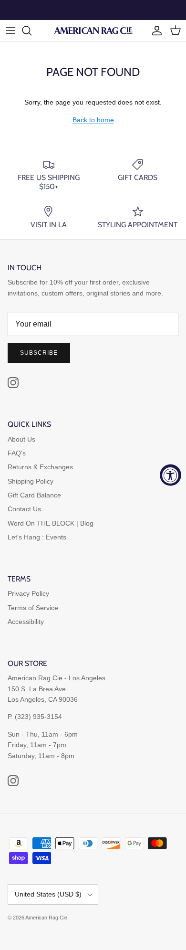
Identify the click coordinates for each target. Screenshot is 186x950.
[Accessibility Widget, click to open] (170, 475)
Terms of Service (33, 608)
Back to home (93, 120)
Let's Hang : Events (37, 537)
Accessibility (26, 621)
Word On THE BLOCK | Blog (50, 523)
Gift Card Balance (34, 495)
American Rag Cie (46, 917)
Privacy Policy (28, 593)
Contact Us (24, 509)
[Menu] (10, 30)
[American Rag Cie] (93, 30)
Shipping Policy (30, 481)
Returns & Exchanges (40, 467)
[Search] (31, 30)
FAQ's (17, 453)
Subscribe (39, 352)
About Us (21, 439)
